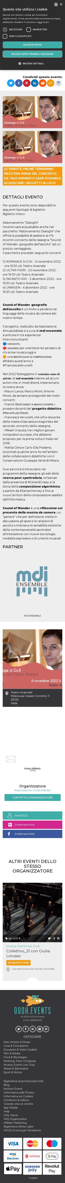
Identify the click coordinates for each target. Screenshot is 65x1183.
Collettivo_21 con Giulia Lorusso (28, 953)
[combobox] (56, 4)
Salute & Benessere (16, 1068)
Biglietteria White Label (18, 1126)
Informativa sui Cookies (18, 1096)
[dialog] (32, 35)
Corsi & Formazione (16, 1045)
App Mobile (11, 1107)
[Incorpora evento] (50, 83)
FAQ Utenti (11, 1115)
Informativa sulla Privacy (19, 1092)
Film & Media (12, 1053)
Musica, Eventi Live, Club (23, 946)
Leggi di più (43, 22)
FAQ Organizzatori (15, 1119)
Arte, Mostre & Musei (17, 1042)
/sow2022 (21, 815)
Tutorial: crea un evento (18, 1104)
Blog (7, 1085)
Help (7, 1111)
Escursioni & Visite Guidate (20, 1049)
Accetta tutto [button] (32, 44)
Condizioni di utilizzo (16, 1100)
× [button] (61, 4)
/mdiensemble (25, 824)
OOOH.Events (36, 1016)
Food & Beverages (15, 1057)
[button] (32, 63)
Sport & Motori (13, 1072)
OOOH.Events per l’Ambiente (22, 1130)
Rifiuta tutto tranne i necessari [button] (32, 54)
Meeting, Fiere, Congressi (20, 1061)
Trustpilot (33, 1178)
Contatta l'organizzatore (33, 797)
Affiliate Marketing (15, 1122)
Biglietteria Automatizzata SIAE (24, 1081)
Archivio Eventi (13, 1088)
